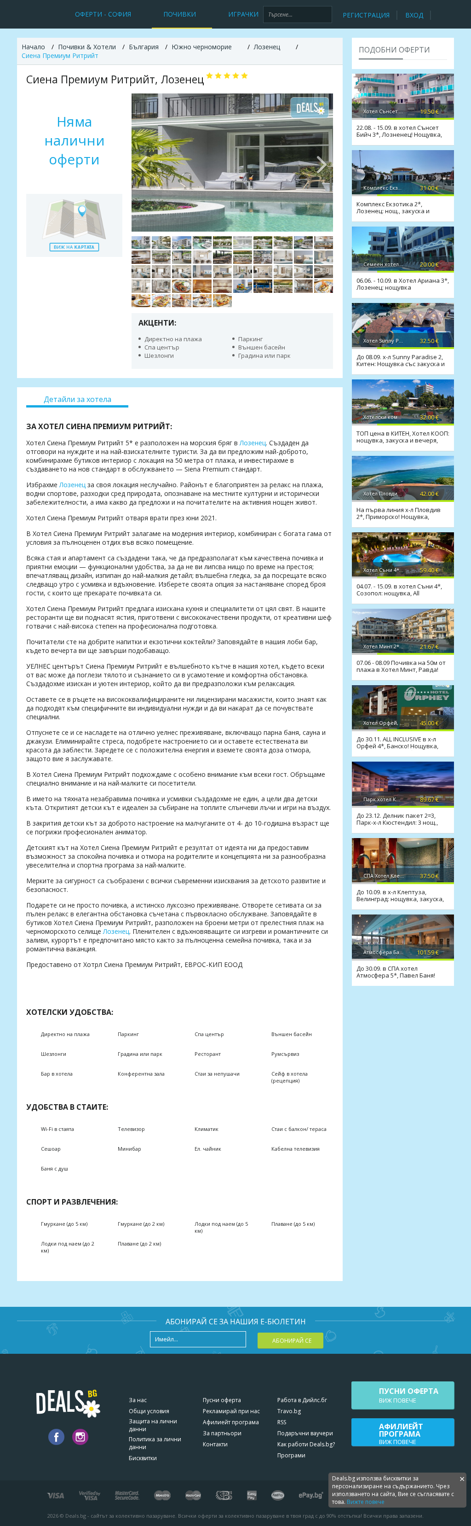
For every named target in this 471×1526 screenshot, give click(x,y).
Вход (414, 15)
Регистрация (366, 15)
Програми (291, 1455)
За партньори (222, 1433)
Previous (143, 162)
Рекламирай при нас (231, 1411)
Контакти (215, 1444)
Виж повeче (408, 1395)
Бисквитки (143, 1458)
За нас (138, 1400)
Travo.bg (289, 1411)
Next (321, 162)
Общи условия (149, 1411)
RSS (281, 1422)
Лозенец (253, 442)
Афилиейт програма (231, 1422)
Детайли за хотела (77, 399)
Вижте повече (366, 1502)
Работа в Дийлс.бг (302, 1400)
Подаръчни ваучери (305, 1433)
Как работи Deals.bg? (306, 1444)
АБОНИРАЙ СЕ (291, 1341)
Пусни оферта (222, 1400)
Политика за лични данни (155, 1443)
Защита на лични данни (153, 1425)
